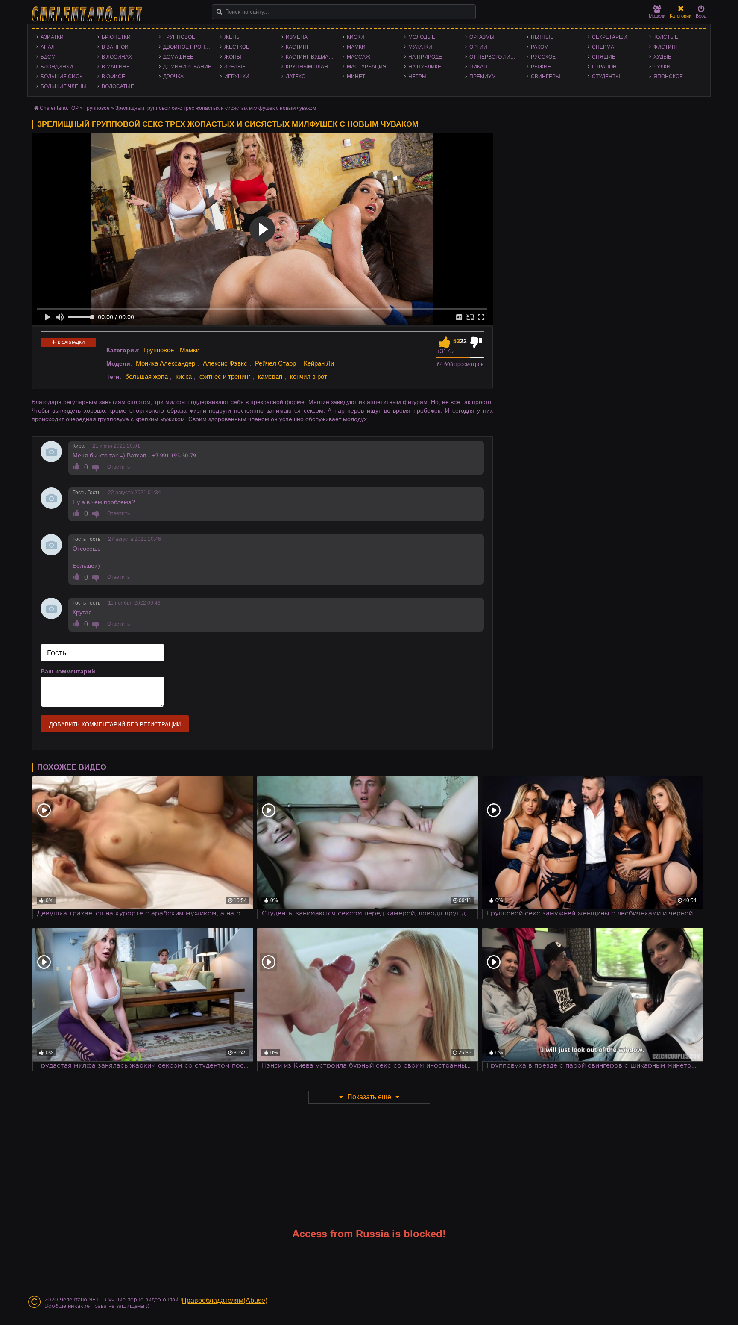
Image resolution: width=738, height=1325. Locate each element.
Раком (539, 47)
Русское (543, 57)
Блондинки (57, 67)
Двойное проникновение (189, 47)
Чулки (662, 67)
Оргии (478, 47)
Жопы (232, 57)
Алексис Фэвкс (225, 363)
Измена (297, 37)
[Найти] (219, 11)
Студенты (606, 77)
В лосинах (117, 57)
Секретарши (609, 37)
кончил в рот (308, 376)
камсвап (270, 376)
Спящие (603, 57)
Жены (232, 37)
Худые (662, 57)
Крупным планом (311, 67)
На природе (425, 57)
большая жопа (146, 376)
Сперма (603, 47)
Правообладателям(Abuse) (224, 1300)
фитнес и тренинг (224, 376)
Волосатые (118, 86)
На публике (424, 67)
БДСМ (48, 57)
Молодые (421, 37)
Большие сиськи (65, 77)
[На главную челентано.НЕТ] (87, 14)
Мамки (356, 47)
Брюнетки (116, 37)
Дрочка (173, 77)
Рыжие (541, 67)
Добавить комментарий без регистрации (115, 724)
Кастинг (298, 47)
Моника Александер (165, 363)
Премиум (482, 77)
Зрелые (235, 67)
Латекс (295, 77)
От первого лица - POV (495, 57)
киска (184, 376)
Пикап (478, 67)
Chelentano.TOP (59, 108)
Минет (356, 77)
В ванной (115, 47)
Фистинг (666, 47)
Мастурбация (367, 67)
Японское (668, 77)
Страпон (604, 67)
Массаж (358, 57)
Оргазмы (482, 37)
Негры (417, 77)
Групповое (179, 37)
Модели (657, 15)
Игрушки (236, 77)
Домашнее (178, 57)
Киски (355, 37)
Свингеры (545, 77)
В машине (116, 67)
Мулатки (420, 47)
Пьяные (542, 37)
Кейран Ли (319, 363)
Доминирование (187, 67)
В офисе (113, 77)
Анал (48, 47)
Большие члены (64, 86)
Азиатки (52, 37)
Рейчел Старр (275, 363)
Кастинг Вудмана (311, 57)
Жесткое (236, 47)
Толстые (665, 37)
